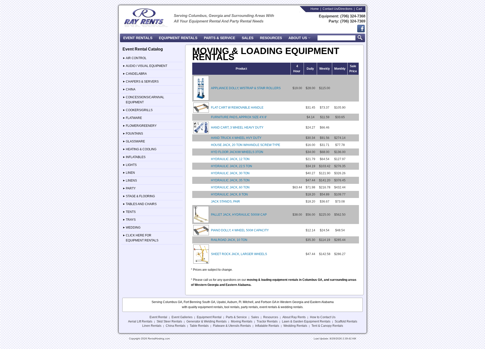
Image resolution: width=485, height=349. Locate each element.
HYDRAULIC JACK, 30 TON (230, 173)
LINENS (131, 180)
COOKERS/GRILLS (139, 110)
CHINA (130, 89)
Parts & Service (219, 38)
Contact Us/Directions (337, 9)
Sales (247, 38)
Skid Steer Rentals (169, 321)
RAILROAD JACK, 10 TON (229, 240)
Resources (271, 38)
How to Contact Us (322, 317)
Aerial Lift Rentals (140, 321)
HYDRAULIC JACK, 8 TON (229, 194)
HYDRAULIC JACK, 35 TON (230, 180)
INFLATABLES (136, 157)
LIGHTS (131, 165)
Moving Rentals (241, 321)
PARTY (131, 188)
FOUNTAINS (134, 133)
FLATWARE (134, 118)
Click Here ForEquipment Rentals (142, 238)
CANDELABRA (136, 74)
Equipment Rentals (178, 38)
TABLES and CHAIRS (141, 204)
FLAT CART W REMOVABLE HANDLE (237, 107)
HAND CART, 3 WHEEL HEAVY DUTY (237, 127)
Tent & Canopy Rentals (327, 326)
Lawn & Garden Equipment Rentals (306, 321)
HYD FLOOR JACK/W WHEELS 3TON (237, 152)
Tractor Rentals (267, 321)
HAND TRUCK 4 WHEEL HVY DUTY (236, 138)
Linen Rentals (151, 326)
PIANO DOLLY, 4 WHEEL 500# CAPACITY (240, 230)
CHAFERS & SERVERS (142, 81)
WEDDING (133, 227)
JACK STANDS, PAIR (225, 201)
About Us (298, 38)
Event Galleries (182, 317)
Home (314, 9)
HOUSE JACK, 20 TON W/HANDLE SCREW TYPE (245, 145)
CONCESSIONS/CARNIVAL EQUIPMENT (145, 99)
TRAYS (131, 219)
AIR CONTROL (136, 58)
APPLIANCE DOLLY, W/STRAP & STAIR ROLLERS (246, 88)
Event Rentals (137, 38)
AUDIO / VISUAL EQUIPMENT (146, 66)
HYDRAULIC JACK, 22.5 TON (231, 166)
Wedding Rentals (295, 326)
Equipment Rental (209, 317)
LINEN (130, 173)
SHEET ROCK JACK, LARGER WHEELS (239, 254)
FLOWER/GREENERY (141, 126)
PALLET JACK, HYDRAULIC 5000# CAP (239, 214)
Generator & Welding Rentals (206, 321)
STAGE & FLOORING (140, 196)
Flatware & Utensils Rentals (232, 326)
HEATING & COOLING (141, 149)
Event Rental (158, 317)
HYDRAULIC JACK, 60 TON (230, 187)
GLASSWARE (135, 141)
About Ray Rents (294, 317)
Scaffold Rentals (346, 321)
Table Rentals (199, 326)
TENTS (131, 212)
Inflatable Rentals (267, 326)
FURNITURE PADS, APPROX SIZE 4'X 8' (239, 117)
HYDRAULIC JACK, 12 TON (230, 159)
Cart (359, 9)
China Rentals (175, 326)
